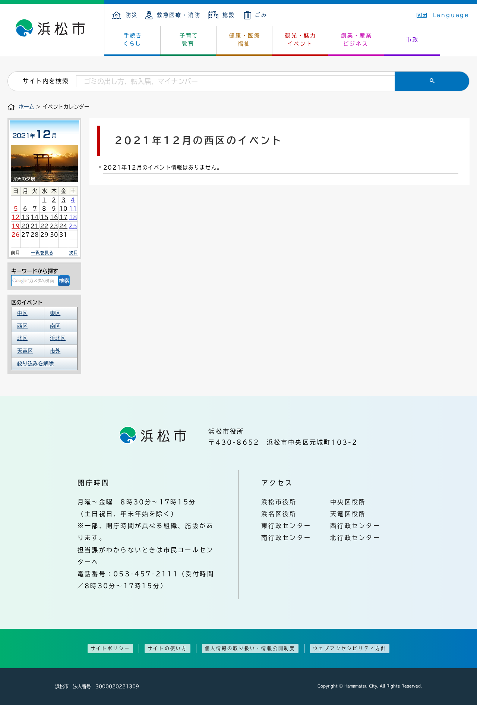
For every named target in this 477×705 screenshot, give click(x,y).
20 (25, 226)
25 (73, 226)
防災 (132, 15)
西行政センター (355, 526)
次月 (73, 253)
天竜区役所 (348, 514)
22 (44, 226)
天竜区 (25, 350)
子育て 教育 (189, 39)
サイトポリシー (110, 648)
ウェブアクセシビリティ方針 (350, 648)
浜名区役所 (279, 514)
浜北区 (58, 338)
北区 (22, 338)
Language (451, 15)
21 (35, 226)
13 (25, 217)
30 (54, 234)
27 (25, 234)
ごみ (261, 15)
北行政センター (355, 538)
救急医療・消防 (178, 15)
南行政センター (286, 538)
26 (16, 234)
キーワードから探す (34, 271)
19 (16, 226)
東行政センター (286, 526)
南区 (55, 325)
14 (35, 217)
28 (35, 234)
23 (54, 226)
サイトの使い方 (167, 648)
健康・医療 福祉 (244, 39)
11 (73, 208)
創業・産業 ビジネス (356, 39)
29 (44, 234)
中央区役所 (348, 502)
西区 (22, 325)
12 (16, 217)
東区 (55, 313)
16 (54, 217)
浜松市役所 (279, 502)
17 (63, 217)
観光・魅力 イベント (300, 39)
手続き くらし (133, 39)
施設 (228, 15)
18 (73, 217)
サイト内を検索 (46, 81)
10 (63, 208)
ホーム (26, 106)
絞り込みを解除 (35, 363)
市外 (55, 350)
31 (63, 234)
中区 (22, 313)
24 (63, 226)
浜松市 (52, 30)
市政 (412, 39)
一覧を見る (42, 253)
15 (44, 217)
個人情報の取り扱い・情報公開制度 (250, 648)
